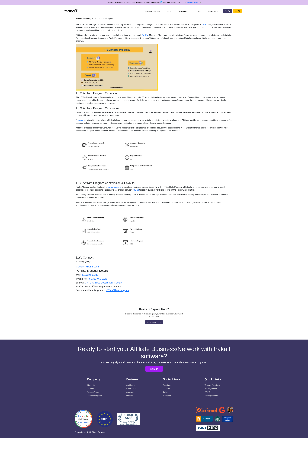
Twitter (166, 392)
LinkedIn (166, 389)
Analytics (130, 392)
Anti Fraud (130, 385)
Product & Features (152, 11)
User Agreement (211, 396)
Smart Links (131, 389)
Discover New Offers (154, 322)
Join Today (155, 2)
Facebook (167, 385)
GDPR (207, 392)
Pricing (169, 11)
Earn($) (237, 11)
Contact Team (93, 392)
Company (197, 11)
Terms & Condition (212, 385)
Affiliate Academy (83, 19)
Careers (90, 389)
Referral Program (94, 396)
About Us (91, 385)
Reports (129, 396)
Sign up (154, 369)
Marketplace (213, 11)
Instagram (167, 396)
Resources (183, 11)
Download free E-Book (171, 2)
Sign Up (227, 11)
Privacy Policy (211, 389)
